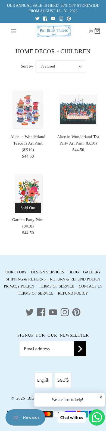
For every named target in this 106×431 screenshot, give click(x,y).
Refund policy (73, 293)
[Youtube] (53, 18)
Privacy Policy (19, 286)
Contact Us (90, 286)
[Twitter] (37, 18)
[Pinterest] (69, 18)
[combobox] (60, 66)
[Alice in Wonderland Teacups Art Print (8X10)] (27, 109)
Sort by (27, 66)
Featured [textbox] (47, 66)
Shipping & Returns (26, 279)
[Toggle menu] (13, 31)
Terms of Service (56, 286)
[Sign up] (80, 348)
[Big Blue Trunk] (53, 31)
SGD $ (63, 380)
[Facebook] (45, 18)
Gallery (92, 272)
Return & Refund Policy (75, 279)
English (43, 380)
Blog (73, 272)
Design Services (47, 272)
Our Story (16, 272)
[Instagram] (61, 18)
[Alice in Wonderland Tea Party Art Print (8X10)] (78, 109)
